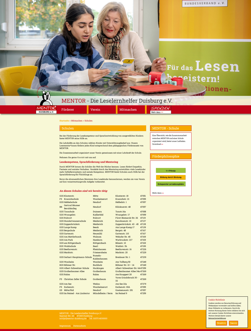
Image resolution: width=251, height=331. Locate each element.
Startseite (64, 120)
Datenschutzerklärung (217, 318)
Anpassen (233, 323)
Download (157, 144)
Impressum (65, 325)
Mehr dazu (158, 193)
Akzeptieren (221, 323)
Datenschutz (79, 325)
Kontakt (81, 157)
